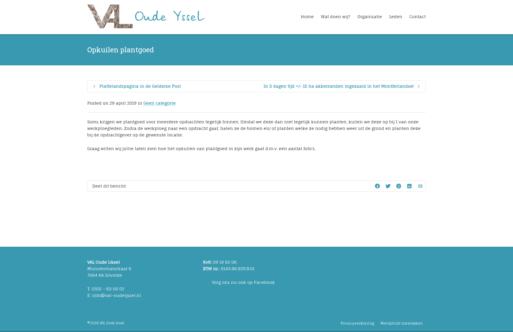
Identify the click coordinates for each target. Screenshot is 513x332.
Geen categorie (159, 103)
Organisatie (369, 16)
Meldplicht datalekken (401, 323)
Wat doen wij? (335, 16)
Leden (395, 16)
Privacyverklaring (357, 323)
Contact (417, 16)
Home (307, 16)
